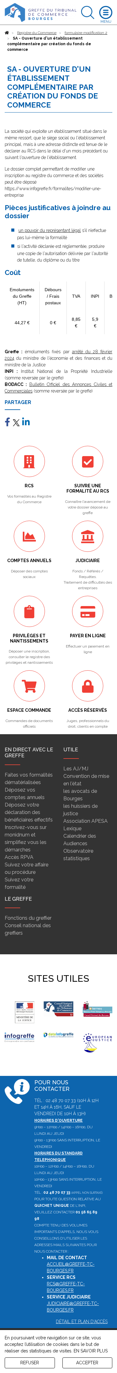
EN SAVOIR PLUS (91, 1350)
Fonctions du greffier (28, 918)
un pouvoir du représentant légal (49, 230)
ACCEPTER (87, 1362)
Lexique (72, 828)
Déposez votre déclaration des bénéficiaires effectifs (29, 812)
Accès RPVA (19, 857)
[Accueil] (7, 33)
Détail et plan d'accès (82, 1321)
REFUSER (29, 1362)
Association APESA (85, 821)
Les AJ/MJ (75, 769)
